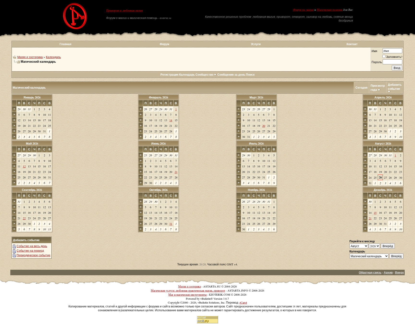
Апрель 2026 (383, 97)
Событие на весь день (32, 246)
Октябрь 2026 (158, 190)
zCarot (243, 302)
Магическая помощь (329, 10)
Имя (374, 51)
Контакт (352, 44)
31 (170, 224)
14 (170, 120)
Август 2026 (383, 143)
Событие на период (30, 250)
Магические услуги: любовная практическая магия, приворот (188, 290)
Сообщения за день (231, 75)
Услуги (256, 44)
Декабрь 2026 (383, 190)
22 (24, 218)
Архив (388, 272)
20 (263, 126)
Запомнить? (394, 57)
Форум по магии (303, 10)
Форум (164, 44)
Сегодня (361, 88)
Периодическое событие (33, 255)
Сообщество (204, 75)
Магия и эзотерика (30, 57)
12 (24, 166)
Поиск (250, 75)
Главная (65, 44)
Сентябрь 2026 (32, 190)
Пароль (377, 62)
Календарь (53, 57)
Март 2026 (256, 97)
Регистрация (169, 75)
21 (176, 172)
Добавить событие (395, 87)
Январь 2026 (32, 97)
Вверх (399, 272)
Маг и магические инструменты (187, 294)
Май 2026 (32, 143)
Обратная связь (370, 272)
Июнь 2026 (158, 143)
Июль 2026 (256, 143)
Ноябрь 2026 (256, 190)
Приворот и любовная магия (124, 10)
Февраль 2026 (158, 97)
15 (375, 212)
